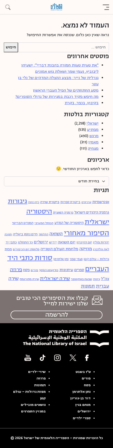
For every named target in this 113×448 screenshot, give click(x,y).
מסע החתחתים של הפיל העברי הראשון (66, 90)
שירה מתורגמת (29, 279)
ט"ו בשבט (83, 371)
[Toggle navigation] (106, 7)
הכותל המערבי (43, 223)
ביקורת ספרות (70, 202)
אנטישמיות (100, 201)
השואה (56, 234)
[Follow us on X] (72, 357)
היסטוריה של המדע (69, 222)
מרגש (94, 136)
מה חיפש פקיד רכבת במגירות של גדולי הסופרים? (57, 96)
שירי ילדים (37, 371)
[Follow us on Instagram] (57, 357)
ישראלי (92, 123)
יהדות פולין (101, 242)
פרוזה (16, 269)
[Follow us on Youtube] (27, 357)
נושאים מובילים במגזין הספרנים (33, 408)
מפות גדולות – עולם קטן (29, 395)
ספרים (79, 270)
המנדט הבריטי (22, 223)
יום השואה (66, 242)
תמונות (88, 286)
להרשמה (56, 315)
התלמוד (43, 234)
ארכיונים (86, 202)
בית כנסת (33, 202)
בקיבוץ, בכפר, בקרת (82, 103)
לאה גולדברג (101, 249)
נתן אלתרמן (61, 259)
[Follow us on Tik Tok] (42, 357)
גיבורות (17, 201)
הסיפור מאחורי (86, 233)
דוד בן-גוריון (80, 398)
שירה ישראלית (55, 278)
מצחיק (93, 148)
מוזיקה (85, 249)
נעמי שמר (76, 259)
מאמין (93, 142)
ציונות (96, 279)
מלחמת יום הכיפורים (26, 249)
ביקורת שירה (49, 201)
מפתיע (93, 129)
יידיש (53, 242)
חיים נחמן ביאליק (25, 234)
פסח (26, 269)
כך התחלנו (25, 242)
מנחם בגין (83, 404)
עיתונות (66, 270)
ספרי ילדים (82, 418)
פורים (34, 270)
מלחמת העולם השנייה (59, 249)
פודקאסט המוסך (48, 270)
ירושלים (41, 242)
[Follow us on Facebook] (87, 357)
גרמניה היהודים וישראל (91, 212)
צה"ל (105, 279)
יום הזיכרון (84, 242)
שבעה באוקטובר (81, 279)
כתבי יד (11, 242)
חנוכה (8, 234)
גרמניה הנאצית (63, 212)
